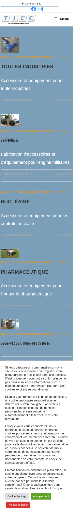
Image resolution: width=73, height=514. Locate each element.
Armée (10, 140)
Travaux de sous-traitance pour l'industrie (34, 57)
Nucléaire (15, 201)
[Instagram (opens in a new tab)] (40, 9)
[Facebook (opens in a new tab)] (33, 9)
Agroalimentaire (25, 343)
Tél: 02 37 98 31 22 (31, 3)
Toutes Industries (27, 66)
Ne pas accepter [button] (18, 504)
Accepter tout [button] (41, 496)
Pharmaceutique (25, 272)
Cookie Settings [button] (17, 496)
